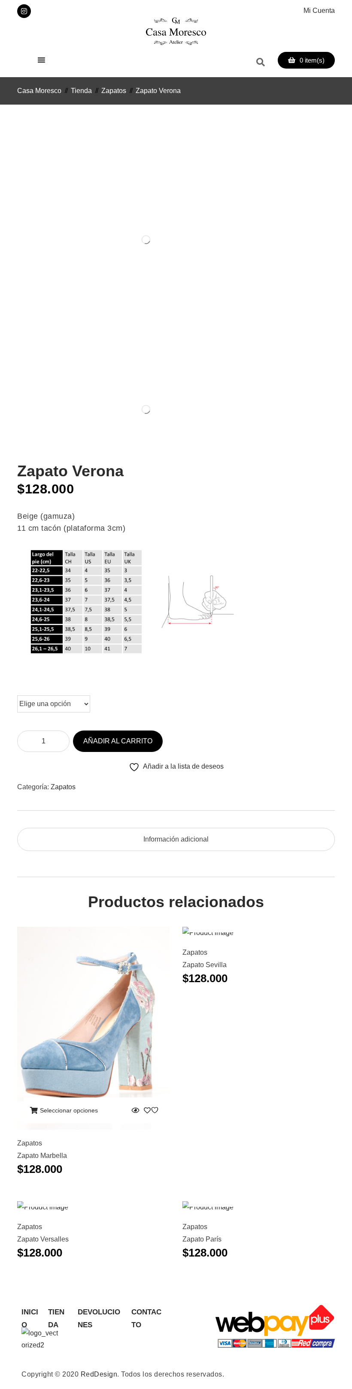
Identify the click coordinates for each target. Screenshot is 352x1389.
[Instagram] (24, 11)
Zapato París (202, 1239)
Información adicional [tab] (176, 839)
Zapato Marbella (42, 1155)
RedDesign (99, 1374)
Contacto (146, 1313)
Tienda (56, 1313)
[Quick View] (135, 1110)
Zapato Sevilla (204, 964)
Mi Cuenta (319, 10)
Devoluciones (99, 1313)
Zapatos (63, 787)
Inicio (29, 1313)
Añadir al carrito (117, 741)
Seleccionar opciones (69, 1110)
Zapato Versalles (43, 1239)
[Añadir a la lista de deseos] (152, 1110)
